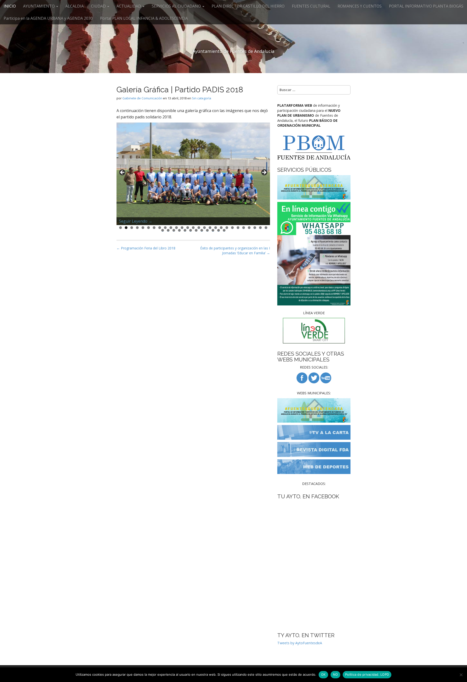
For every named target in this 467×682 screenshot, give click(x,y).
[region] (193, 174)
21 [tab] (232, 227)
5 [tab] (143, 227)
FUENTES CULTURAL (311, 6)
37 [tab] (213, 230)
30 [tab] (174, 230)
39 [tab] (224, 230)
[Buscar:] (313, 90)
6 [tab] (148, 227)
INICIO (10, 6)
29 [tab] (168, 230)
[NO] (460, 674)
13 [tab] (188, 227)
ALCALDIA (74, 6)
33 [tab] (190, 230)
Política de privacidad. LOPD (367, 674)
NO (335, 674)
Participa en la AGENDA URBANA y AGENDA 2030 (48, 18)
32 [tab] (185, 230)
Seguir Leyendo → (135, 221)
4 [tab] (137, 227)
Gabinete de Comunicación (142, 98)
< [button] (122, 172)
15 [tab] (199, 227)
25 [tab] (255, 227)
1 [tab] (120, 227)
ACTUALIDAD (129, 6)
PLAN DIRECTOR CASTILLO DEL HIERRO (248, 6)
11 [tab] (176, 227)
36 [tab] (207, 230)
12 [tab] (182, 227)
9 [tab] (165, 227)
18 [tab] (216, 227)
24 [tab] (249, 227)
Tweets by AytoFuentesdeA (299, 643)
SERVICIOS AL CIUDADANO (177, 6)
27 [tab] (266, 227)
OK (323, 674)
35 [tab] (202, 230)
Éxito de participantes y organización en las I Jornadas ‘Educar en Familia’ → (235, 250)
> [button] (264, 172)
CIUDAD (99, 6)
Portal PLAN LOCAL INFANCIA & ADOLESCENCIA (144, 18)
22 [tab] (238, 227)
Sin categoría (201, 98)
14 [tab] (193, 227)
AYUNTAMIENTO (39, 6)
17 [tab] (210, 227)
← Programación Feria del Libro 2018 (146, 248)
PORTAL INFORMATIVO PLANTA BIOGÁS (426, 6)
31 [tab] (179, 230)
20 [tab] (227, 227)
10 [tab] (171, 227)
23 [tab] (243, 227)
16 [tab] (204, 227)
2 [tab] (126, 227)
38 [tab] (218, 230)
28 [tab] (163, 230)
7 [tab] (154, 227)
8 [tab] (159, 227)
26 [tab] (260, 227)
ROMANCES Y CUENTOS (360, 6)
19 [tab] (221, 227)
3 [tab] (131, 227)
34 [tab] (196, 230)
